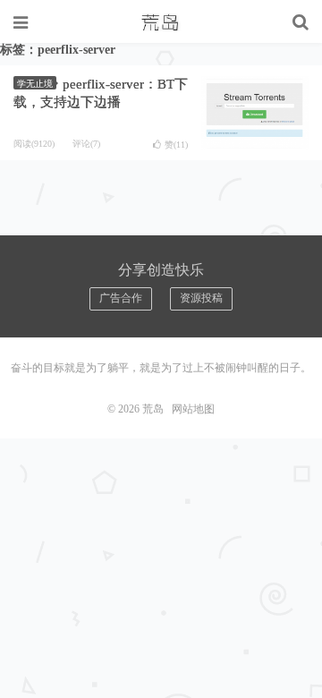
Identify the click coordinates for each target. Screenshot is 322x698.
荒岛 (161, 22)
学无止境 (35, 84)
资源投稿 (201, 298)
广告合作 (120, 298)
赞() (176, 144)
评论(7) (86, 144)
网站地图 (193, 409)
